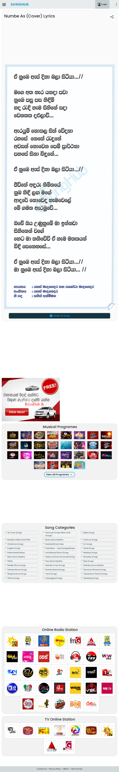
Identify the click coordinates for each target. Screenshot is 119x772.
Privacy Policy (55, 769)
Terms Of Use (76, 769)
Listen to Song (61, 315)
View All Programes (57, 474)
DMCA (65, 769)
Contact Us (42, 769)
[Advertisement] (59, 43)
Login (104, 4)
